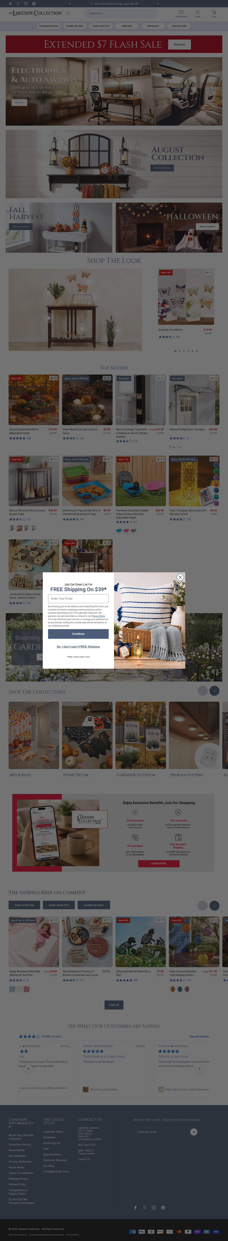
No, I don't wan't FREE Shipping (78, 646)
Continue (78, 633)
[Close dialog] (180, 577)
